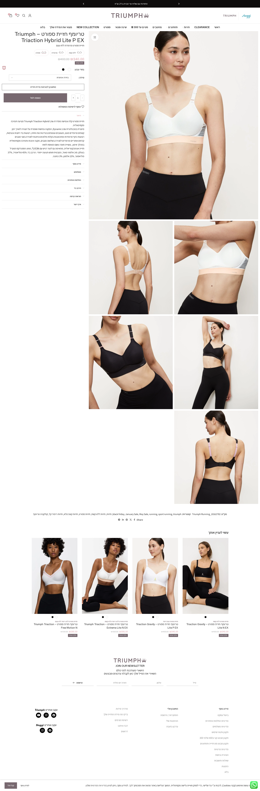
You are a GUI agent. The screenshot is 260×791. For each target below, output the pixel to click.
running (153, 514)
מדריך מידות (122, 708)
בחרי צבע (79, 69)
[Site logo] (130, 15)
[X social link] (131, 520)
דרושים (124, 731)
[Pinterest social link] (127, 520)
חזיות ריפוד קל (56, 514)
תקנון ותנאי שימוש (220, 732)
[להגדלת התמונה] (95, 37)
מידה (81, 77)
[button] (179, 4)
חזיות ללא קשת (98, 514)
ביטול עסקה (223, 715)
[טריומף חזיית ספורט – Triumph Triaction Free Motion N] (55, 576)
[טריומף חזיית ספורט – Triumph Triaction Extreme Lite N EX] (105, 576)
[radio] (69, 69)
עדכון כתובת (172, 726)
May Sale (143, 514)
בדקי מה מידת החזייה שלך (115, 714)
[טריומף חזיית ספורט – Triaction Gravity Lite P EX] (155, 576)
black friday (118, 514)
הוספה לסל (35, 98)
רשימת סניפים (121, 720)
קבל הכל (11, 785)
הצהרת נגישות (221, 755)
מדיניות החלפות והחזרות (216, 720)
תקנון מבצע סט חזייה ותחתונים (214, 743)
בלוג (226, 772)
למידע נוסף (24, 785)
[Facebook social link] (134, 520)
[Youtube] (38, 715)
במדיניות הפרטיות (98, 785)
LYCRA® (35, 148)
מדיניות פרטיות (221, 749)
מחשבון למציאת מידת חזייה (43, 87)
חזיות (109, 514)
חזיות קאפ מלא (71, 514)
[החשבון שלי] (30, 15)
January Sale (131, 514)
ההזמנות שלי (172, 720)
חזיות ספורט (84, 514)
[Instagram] (46, 715)
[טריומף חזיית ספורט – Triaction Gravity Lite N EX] (205, 576)
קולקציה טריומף (40, 514)
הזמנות (225, 766)
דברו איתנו (123, 725)
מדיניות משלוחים (220, 726)
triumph (177, 514)
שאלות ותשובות (221, 760)
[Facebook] (53, 715)
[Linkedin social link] (123, 520)
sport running (165, 514)
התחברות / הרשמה (169, 715)
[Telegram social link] (119, 520)
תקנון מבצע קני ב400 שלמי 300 (214, 738)
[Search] (24, 15)
